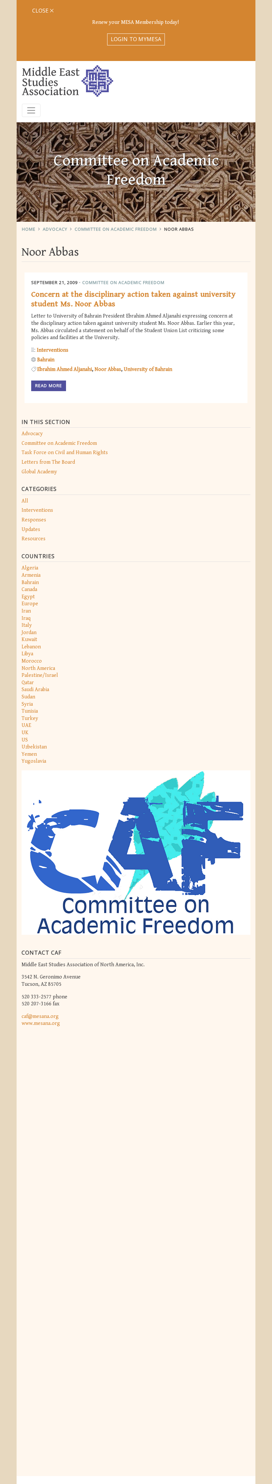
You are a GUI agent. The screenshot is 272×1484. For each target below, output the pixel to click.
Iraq (26, 618)
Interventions (37, 510)
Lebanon (31, 647)
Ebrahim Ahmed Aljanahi (64, 369)
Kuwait (29, 639)
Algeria (30, 568)
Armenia (31, 575)
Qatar (28, 683)
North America (38, 668)
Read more (48, 385)
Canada (29, 589)
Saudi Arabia (35, 689)
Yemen (29, 754)
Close (41, 10)
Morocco (32, 661)
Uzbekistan (34, 747)
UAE (26, 725)
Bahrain (30, 582)
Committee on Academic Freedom (116, 229)
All (25, 501)
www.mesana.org (41, 1023)
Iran (26, 611)
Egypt (28, 597)
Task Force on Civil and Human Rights (65, 452)
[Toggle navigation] (31, 110)
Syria (27, 704)
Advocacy (55, 229)
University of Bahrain (148, 369)
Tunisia (30, 711)
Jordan (29, 632)
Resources (33, 539)
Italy (27, 625)
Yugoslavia (34, 761)
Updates (31, 529)
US (25, 740)
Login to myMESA (136, 39)
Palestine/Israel (40, 675)
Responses (34, 520)
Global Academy (39, 472)
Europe (30, 604)
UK (25, 733)
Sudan (28, 697)
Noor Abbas (179, 229)
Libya (27, 654)
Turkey (30, 718)
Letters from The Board (48, 462)
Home (28, 229)
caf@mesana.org (40, 1016)
